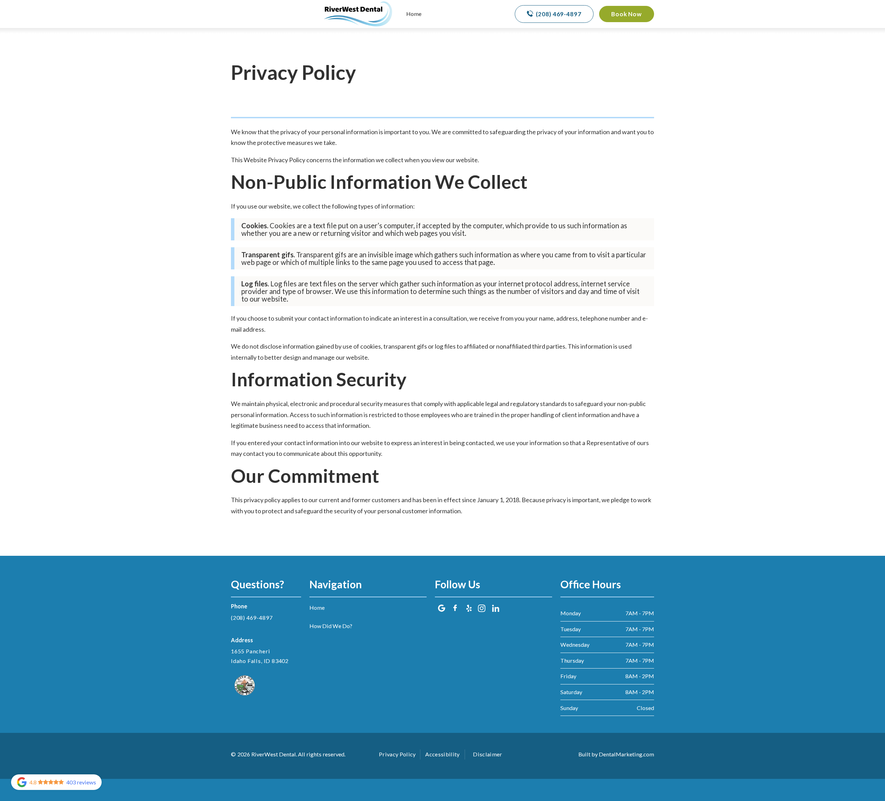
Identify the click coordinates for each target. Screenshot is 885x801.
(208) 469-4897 (251, 617)
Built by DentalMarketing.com (616, 754)
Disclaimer (487, 754)
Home (413, 13)
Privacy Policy (397, 754)
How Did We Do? (330, 626)
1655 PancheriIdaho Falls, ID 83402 (260, 656)
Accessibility (442, 754)
